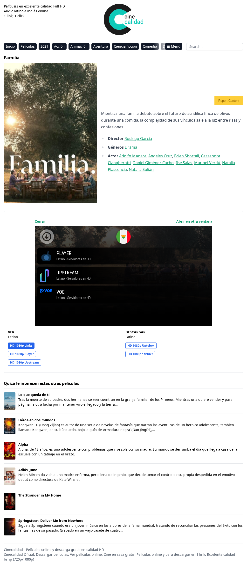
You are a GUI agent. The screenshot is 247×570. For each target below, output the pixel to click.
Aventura (100, 46)
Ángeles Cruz (160, 156)
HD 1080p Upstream (24, 362)
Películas (28, 46)
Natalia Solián (141, 169)
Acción (59, 46)
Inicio (10, 46)
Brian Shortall (186, 156)
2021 (44, 46)
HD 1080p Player (22, 354)
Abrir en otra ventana (194, 221)
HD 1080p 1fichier (140, 354)
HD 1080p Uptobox (141, 345)
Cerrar (40, 221)
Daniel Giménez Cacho (153, 162)
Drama (131, 147)
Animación (79, 46)
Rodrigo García (138, 138)
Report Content (228, 100)
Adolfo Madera (132, 156)
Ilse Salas (184, 162)
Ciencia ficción (125, 46)
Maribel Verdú (207, 162)
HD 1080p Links (21, 345)
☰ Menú (173, 46)
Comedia (150, 46)
